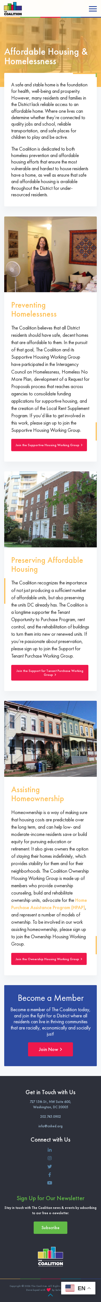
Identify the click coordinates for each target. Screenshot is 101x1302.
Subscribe (50, 1227)
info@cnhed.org (50, 1126)
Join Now (49, 1049)
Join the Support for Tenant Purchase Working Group (50, 673)
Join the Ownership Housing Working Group (48, 959)
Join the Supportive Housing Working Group (48, 445)
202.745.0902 (50, 1116)
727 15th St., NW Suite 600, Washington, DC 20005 (50, 1104)
